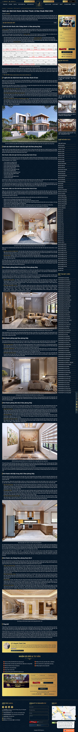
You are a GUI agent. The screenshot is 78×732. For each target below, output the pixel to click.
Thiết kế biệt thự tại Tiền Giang (64, 376)
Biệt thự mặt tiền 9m (62, 250)
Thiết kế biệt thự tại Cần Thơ (63, 368)
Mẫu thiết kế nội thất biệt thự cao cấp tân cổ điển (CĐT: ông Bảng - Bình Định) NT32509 (67, 78)
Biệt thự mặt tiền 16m (62, 262)
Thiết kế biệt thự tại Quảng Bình (64, 330)
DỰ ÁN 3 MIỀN (55, 4)
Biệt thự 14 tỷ (61, 232)
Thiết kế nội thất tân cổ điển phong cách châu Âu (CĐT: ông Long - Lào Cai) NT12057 (67, 97)
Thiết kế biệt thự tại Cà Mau (63, 366)
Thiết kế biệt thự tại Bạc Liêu (64, 386)
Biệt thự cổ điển (61, 161)
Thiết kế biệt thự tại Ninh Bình (64, 291)
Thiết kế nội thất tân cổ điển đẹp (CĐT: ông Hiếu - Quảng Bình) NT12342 (67, 133)
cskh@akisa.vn (13, 1)
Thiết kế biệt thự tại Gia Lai (63, 348)
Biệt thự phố (60, 185)
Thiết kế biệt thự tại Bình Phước (64, 356)
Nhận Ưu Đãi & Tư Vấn (30, 1)
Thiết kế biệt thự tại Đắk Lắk (63, 350)
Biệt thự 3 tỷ (60, 211)
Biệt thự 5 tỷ (60, 215)
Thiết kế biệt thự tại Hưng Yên (64, 287)
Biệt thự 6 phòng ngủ (62, 203)
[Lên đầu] (76, 716)
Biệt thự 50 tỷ (61, 240)
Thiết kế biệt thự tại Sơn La (63, 310)
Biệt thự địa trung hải (62, 169)
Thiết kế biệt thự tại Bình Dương (64, 354)
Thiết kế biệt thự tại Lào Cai (63, 322)
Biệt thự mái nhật (61, 179)
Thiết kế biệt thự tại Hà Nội (63, 277)
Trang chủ (4, 8)
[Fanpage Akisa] (77, 404)
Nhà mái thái (60, 270)
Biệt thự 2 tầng (61, 151)
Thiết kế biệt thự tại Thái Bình (64, 297)
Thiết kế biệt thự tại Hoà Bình (64, 285)
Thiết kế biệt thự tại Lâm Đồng (64, 352)
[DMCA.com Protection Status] (56, 722)
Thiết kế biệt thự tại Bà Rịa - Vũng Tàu (65, 362)
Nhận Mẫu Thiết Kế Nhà (49, 1)
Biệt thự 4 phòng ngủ (62, 199)
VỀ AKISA (10, 4)
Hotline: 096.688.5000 (36, 694)
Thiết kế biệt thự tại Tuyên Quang (64, 320)
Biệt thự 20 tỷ (61, 236)
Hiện (55, 22)
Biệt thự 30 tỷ (61, 238)
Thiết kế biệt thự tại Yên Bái (63, 308)
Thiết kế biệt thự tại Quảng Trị (64, 332)
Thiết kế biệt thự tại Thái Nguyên (64, 299)
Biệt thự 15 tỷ (61, 234)
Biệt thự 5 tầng (61, 157)
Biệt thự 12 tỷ (61, 228)
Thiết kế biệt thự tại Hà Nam (63, 279)
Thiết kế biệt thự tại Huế (63, 334)
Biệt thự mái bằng (61, 181)
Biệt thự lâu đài (61, 145)
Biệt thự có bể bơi (61, 193)
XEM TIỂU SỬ (13, 648)
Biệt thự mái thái (61, 177)
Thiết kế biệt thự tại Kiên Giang (64, 372)
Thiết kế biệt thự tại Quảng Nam (64, 390)
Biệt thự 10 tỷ (61, 224)
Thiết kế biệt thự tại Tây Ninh (64, 360)
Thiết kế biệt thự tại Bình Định (64, 338)
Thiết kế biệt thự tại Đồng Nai (64, 358)
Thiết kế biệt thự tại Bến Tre (63, 374)
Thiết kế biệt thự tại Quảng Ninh (64, 295)
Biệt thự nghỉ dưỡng (62, 195)
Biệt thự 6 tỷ (60, 217)
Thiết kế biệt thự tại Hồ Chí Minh (64, 364)
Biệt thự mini (60, 183)
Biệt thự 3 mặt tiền (62, 207)
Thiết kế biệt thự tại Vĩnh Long (64, 378)
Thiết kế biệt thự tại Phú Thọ (63, 293)
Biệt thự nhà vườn (61, 171)
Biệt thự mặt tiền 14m (62, 258)
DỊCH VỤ (15, 4)
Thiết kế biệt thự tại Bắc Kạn (64, 314)
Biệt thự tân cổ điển (62, 163)
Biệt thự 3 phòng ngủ (62, 197)
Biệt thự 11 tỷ (61, 226)
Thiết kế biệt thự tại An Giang (64, 370)
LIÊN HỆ (73, 4)
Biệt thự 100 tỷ (61, 242)
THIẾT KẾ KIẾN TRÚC (21, 4)
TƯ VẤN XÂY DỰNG (67, 4)
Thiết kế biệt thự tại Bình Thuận (64, 340)
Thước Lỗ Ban (5, 29)
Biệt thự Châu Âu (61, 165)
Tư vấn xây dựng (9, 8)
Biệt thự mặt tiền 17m (62, 264)
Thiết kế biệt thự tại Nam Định (64, 289)
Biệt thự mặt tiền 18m (62, 266)
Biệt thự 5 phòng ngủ (62, 201)
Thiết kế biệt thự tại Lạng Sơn (64, 318)
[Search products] (75, 1)
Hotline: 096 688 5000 (67, 54)
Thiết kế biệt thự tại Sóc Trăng (64, 380)
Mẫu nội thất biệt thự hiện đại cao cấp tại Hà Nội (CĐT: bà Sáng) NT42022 (67, 115)
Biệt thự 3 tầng (61, 153)
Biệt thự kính (60, 187)
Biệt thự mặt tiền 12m (62, 254)
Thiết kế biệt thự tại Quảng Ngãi (64, 392)
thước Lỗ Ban (27, 34)
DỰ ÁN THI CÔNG (48, 4)
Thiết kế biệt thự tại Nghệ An (64, 326)
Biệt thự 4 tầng (61, 155)
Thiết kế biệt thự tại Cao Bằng (64, 312)
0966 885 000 (11, 716)
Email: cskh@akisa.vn (49, 694)
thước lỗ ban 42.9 (37, 39)
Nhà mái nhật (60, 268)
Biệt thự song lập (61, 173)
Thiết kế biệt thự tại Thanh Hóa (64, 324)
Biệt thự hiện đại (61, 167)
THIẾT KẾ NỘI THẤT (30, 4)
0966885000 (5, 1)
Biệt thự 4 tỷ (60, 213)
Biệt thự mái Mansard (62, 175)
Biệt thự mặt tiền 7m (62, 246)
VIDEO (61, 4)
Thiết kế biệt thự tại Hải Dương (64, 281)
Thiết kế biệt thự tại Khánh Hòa (64, 344)
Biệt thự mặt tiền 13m (62, 256)
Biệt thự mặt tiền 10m (62, 252)
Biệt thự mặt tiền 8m (62, 248)
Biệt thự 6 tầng (61, 159)
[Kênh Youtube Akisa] (77, 407)
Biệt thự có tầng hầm (62, 189)
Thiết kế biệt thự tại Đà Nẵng (64, 336)
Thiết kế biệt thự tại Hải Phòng (64, 283)
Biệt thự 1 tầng (61, 149)
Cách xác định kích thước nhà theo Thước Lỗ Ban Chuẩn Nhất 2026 (32, 8)
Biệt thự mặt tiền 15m (62, 260)
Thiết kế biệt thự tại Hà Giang (64, 316)
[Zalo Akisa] (77, 409)
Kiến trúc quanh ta (17, 8)
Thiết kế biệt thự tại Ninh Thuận (64, 346)
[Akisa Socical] (3, 707)
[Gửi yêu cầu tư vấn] (77, 402)
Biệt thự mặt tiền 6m (62, 244)
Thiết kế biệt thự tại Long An (64, 382)
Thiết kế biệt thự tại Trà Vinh (64, 384)
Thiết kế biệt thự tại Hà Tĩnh (63, 328)
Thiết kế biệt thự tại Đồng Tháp (64, 388)
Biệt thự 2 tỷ (60, 209)
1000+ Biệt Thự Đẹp (62, 143)
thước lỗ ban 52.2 (17, 41)
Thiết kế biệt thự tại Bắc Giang (64, 306)
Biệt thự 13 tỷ (61, 230)
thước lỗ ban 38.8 (38, 37)
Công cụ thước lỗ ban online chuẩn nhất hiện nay (20, 74)
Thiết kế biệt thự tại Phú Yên (63, 342)
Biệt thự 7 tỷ (60, 219)
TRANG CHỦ (5, 4)
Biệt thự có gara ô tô (62, 191)
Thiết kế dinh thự (61, 147)
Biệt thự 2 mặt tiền (62, 205)
